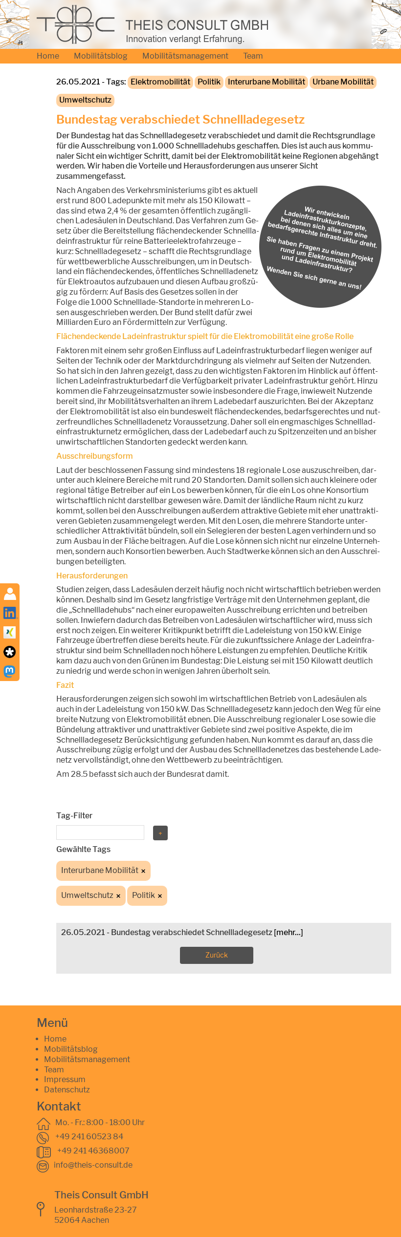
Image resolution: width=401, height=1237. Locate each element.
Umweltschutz (85, 100)
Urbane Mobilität (343, 81)
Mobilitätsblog (101, 56)
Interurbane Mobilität (266, 81)
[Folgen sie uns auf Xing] (9, 632)
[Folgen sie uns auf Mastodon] (9, 671)
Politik (209, 81)
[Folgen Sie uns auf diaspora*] (9, 651)
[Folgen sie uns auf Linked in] (10, 612)
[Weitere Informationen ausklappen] (10, 593)
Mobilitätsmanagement (185, 56)
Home (48, 56)
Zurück (216, 955)
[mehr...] (288, 932)
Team (253, 56)
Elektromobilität (160, 81)
